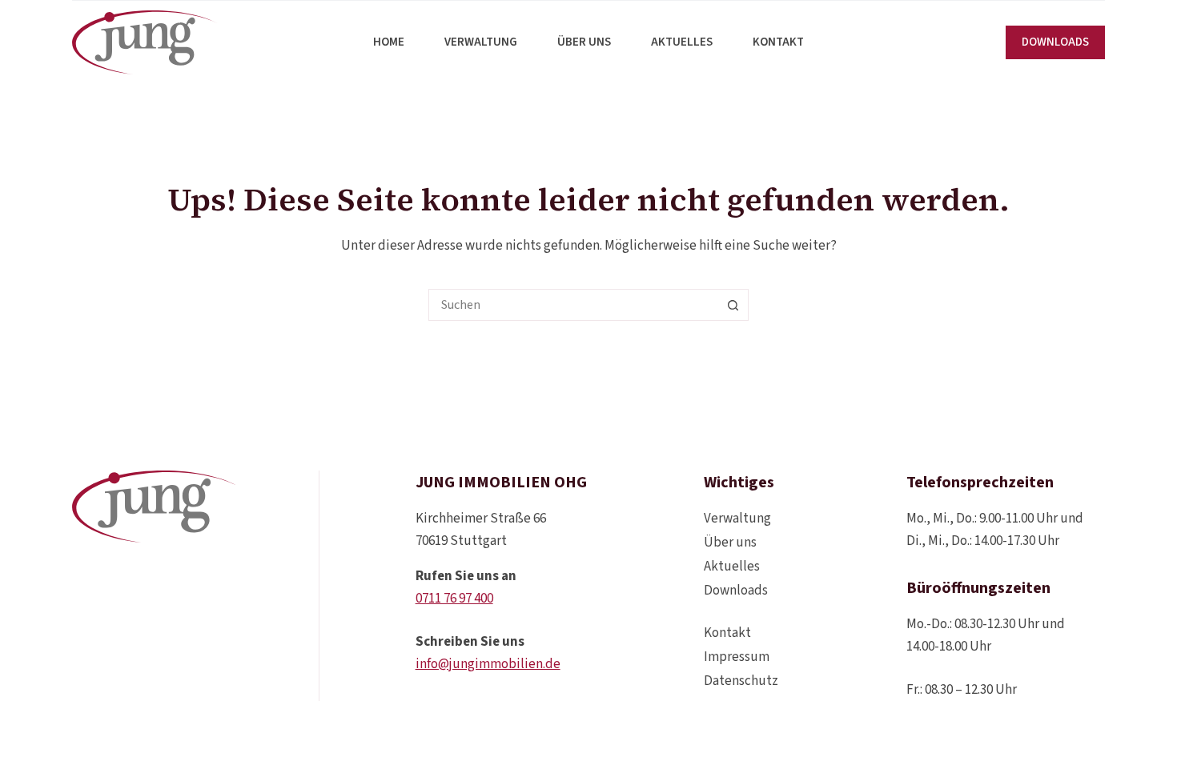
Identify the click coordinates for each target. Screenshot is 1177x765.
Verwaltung (480, 42)
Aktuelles (682, 42)
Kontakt (778, 42)
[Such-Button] (732, 305)
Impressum (736, 657)
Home (388, 42)
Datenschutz (741, 681)
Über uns (584, 42)
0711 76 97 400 (454, 598)
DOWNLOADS (1055, 42)
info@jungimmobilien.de (488, 664)
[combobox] (573, 305)
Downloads (736, 590)
